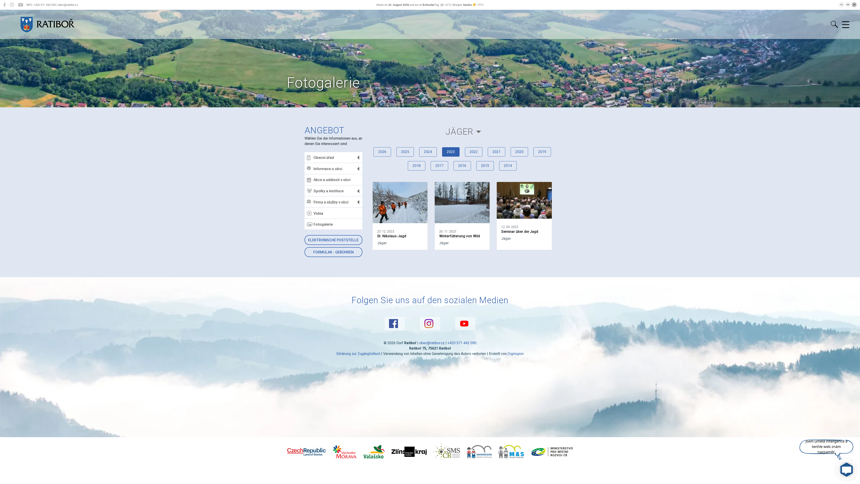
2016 (462, 166)
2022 (474, 152)
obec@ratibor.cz (432, 343)
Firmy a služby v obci (331, 202)
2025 (405, 152)
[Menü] (845, 25)
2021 (496, 152)
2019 (542, 152)
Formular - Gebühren (333, 252)
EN (848, 5)
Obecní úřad (324, 157)
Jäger (459, 132)
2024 (428, 152)
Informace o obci (328, 168)
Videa (318, 213)
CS (841, 5)
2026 (382, 152)
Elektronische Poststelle (333, 240)
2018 (417, 166)
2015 (485, 166)
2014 (508, 166)
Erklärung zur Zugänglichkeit (358, 354)
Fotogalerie (323, 224)
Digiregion (515, 354)
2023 (451, 152)
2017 (439, 166)
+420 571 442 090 (461, 343)
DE (854, 5)
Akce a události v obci (332, 179)
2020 (519, 152)
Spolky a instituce (329, 191)
